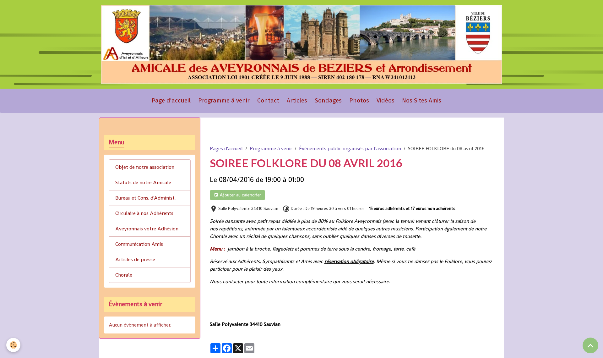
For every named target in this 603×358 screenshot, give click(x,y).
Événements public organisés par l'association (350, 148)
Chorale (123, 275)
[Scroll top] (590, 345)
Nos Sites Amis (421, 100)
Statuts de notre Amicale (143, 182)
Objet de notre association (144, 167)
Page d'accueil (171, 100)
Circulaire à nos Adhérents (144, 213)
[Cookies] (13, 345)
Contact (268, 100)
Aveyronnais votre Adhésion (146, 228)
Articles (297, 100)
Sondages (328, 100)
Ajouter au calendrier (239, 195)
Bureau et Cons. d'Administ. (145, 198)
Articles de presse (135, 259)
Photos (359, 100)
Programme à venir (224, 100)
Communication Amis (139, 244)
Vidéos (385, 100)
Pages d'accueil (226, 148)
